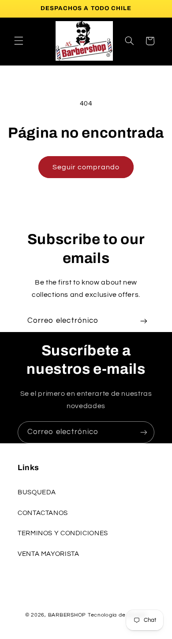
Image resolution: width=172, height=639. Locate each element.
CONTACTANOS (43, 513)
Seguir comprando (86, 167)
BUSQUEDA (37, 492)
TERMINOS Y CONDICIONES (63, 533)
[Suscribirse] (144, 321)
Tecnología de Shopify (117, 615)
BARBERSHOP (68, 615)
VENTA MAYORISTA (48, 554)
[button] (18, 41)
